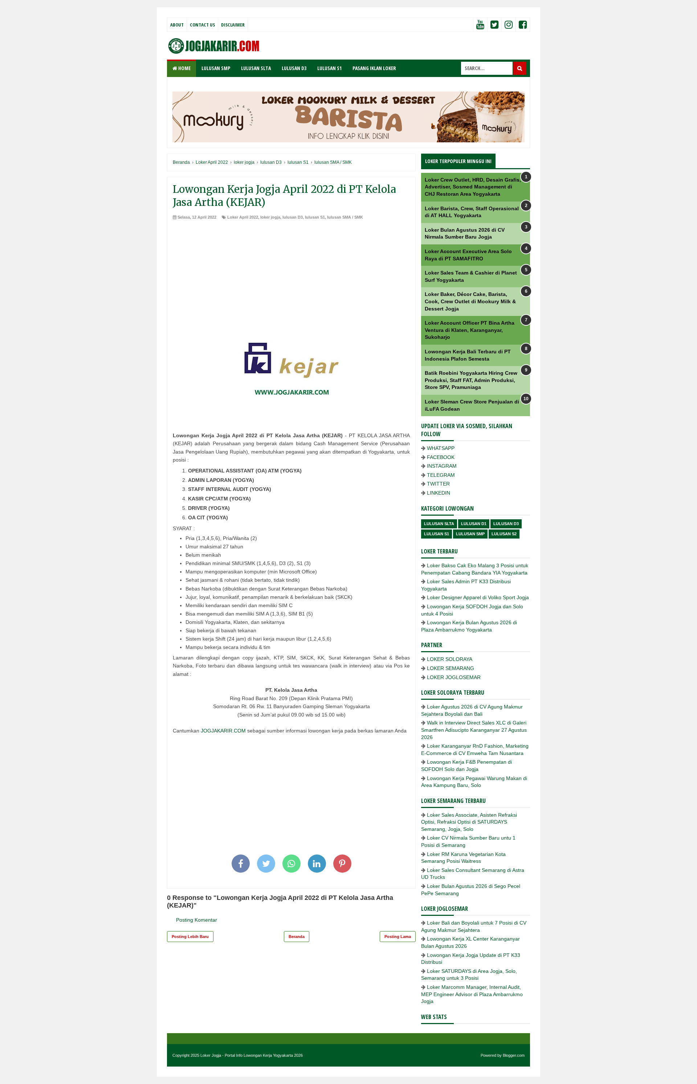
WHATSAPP (441, 448)
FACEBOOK (441, 457)
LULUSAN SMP (215, 68)
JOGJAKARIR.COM (223, 731)
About (177, 24)
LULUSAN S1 (329, 68)
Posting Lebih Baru (190, 936)
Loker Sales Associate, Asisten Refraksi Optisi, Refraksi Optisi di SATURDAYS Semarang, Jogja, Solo (469, 822)
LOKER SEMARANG (450, 668)
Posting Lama (397, 936)
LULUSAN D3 (294, 68)
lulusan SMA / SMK (345, 217)
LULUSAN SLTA (256, 68)
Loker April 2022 (242, 217)
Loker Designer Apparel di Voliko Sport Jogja (478, 597)
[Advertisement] (291, 275)
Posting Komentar (196, 920)
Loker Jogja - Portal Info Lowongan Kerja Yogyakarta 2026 (251, 1055)
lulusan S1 (315, 217)
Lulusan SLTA (439, 523)
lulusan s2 (504, 534)
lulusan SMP (470, 534)
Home (184, 68)
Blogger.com (514, 1055)
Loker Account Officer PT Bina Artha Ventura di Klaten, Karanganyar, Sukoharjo (469, 330)
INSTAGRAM (442, 466)
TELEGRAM (441, 475)
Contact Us (202, 24)
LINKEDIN (438, 493)
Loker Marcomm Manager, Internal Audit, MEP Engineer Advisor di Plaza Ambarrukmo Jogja (472, 994)
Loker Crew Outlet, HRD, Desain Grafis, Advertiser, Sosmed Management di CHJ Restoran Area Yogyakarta (473, 187)
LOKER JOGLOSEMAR (454, 677)
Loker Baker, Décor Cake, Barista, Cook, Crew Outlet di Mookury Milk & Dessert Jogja (470, 301)
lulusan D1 (473, 523)
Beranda (297, 936)
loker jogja (270, 217)
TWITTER (438, 484)
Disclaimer (233, 24)
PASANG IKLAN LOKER (374, 68)
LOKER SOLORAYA (449, 659)
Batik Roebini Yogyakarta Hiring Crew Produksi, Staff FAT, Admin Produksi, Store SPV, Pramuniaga (471, 380)
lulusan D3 (292, 217)
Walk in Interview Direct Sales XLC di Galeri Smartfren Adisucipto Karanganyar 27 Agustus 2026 (474, 730)
